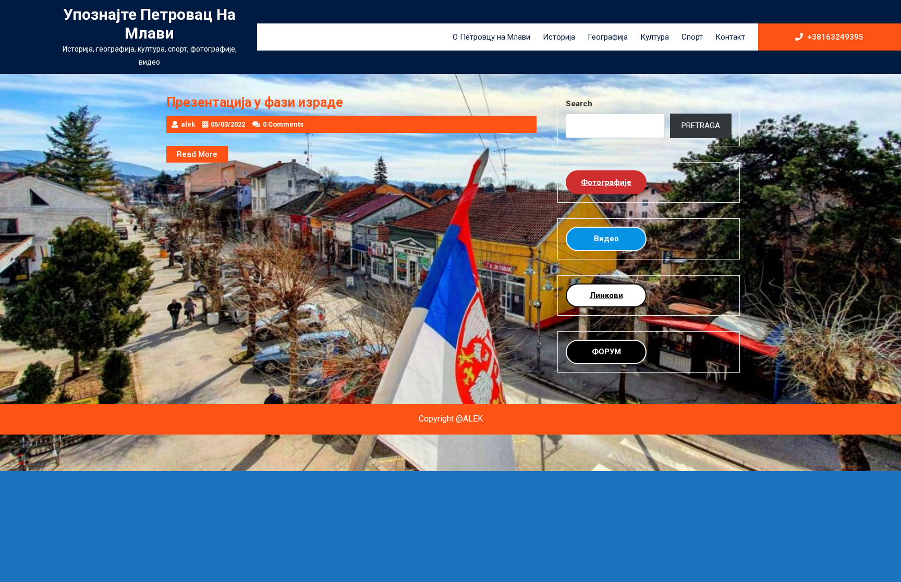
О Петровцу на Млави (491, 37)
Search (579, 103)
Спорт (692, 37)
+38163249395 (835, 37)
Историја (559, 37)
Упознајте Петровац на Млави (149, 23)
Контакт (730, 37)
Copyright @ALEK (451, 419)
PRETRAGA (700, 125)
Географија (608, 37)
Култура (654, 37)
